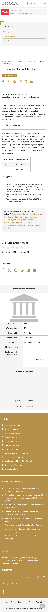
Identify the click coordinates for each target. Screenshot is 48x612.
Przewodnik (19, 61)
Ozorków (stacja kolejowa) (15, 220)
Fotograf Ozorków (12, 445)
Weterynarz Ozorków (13, 441)
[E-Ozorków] (9, 3)
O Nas (13, 602)
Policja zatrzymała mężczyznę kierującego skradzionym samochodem (22, 489)
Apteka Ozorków (12, 429)
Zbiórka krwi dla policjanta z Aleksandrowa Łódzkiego (22, 537)
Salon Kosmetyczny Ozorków (17, 453)
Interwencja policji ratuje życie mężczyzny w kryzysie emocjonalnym (23, 530)
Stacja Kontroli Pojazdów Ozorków (19, 461)
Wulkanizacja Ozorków (14, 457)
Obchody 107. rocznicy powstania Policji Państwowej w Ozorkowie (21, 513)
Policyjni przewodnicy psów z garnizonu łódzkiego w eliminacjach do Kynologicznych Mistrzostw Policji (25, 498)
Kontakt (41, 577)
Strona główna (7, 61)
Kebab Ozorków (11, 469)
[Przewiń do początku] (42, 606)
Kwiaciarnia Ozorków (13, 437)
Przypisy (6, 40)
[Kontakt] (31, 3)
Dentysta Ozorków (12, 425)
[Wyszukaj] (35, 4)
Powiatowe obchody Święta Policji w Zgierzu (23, 525)
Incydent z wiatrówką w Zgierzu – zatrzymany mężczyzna (23, 519)
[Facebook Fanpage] (27, 3)
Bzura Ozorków (31, 217)
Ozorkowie (20, 105)
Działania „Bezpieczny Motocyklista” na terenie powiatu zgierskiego (24, 506)
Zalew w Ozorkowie (20, 214)
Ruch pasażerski (9, 36)
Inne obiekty (30, 61)
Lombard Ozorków (12, 433)
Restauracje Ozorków (13, 465)
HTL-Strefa (18, 217)
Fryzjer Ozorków (11, 449)
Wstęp (6, 32)
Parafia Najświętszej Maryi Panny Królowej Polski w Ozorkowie (23, 225)
